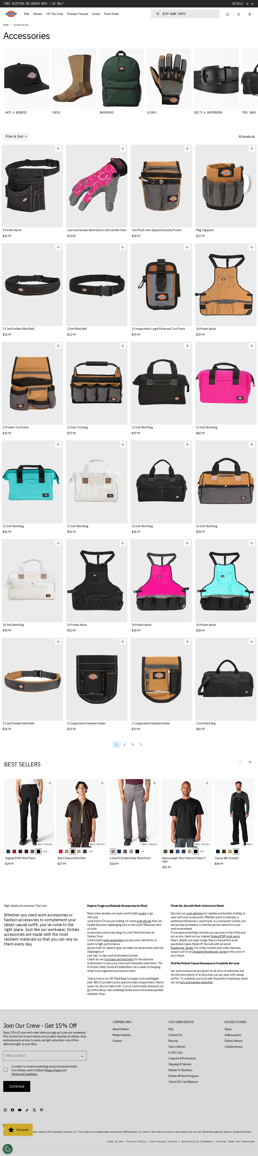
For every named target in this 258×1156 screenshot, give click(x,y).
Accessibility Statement (197, 1141)
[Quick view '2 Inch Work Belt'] (122, 247)
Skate (228, 1029)
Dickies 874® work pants (225, 936)
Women (37, 14)
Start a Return (177, 1047)
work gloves (143, 921)
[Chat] (227, 13)
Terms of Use (115, 1141)
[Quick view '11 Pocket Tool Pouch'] (58, 345)
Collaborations (233, 1047)
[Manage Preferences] (8, 1149)
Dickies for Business (180, 1070)
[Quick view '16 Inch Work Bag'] (187, 444)
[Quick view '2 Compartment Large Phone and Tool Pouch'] (187, 247)
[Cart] (249, 13)
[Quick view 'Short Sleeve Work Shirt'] (102, 783)
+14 (45, 851)
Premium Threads (77, 14)
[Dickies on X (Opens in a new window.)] (34, 1110)
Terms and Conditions (24, 1074)
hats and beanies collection (196, 982)
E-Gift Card (175, 1052)
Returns (173, 1041)
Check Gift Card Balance (183, 1082)
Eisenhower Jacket (182, 948)
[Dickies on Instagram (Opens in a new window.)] (5, 1110)
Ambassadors (233, 1035)
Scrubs (96, 14)
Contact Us (175, 1035)
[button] (249, 761)
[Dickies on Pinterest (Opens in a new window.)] (42, 1110)
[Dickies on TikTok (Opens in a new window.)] (27, 1110)
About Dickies (120, 1029)
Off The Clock (54, 14)
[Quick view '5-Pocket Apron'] (58, 148)
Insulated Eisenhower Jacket (209, 952)
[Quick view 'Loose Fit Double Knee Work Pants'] (154, 783)
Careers (117, 1041)
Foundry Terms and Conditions (236, 1141)
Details (237, 3)
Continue (16, 1086)
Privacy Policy (53, 1070)
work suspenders (113, 940)
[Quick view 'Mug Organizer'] (251, 148)
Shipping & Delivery (180, 1064)
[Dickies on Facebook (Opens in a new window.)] (12, 1110)
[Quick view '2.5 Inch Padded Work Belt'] (58, 247)
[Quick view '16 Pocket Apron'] (251, 247)
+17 (202, 851)
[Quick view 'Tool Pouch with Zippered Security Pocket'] (187, 148)
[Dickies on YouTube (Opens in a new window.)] (20, 1110)
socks (142, 913)
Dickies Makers (233, 1041)
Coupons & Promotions (182, 1058)
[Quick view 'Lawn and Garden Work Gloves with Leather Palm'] (122, 148)
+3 (142, 851)
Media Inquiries (121, 1035)
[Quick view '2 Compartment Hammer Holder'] (122, 641)
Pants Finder (111, 14)
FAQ (171, 1029)
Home (6, 25)
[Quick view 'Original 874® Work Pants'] (49, 783)
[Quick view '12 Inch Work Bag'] (187, 345)
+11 (91, 851)
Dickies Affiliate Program (184, 1076)
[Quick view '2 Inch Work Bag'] (251, 641)
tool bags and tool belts (118, 959)
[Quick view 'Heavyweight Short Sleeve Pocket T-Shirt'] (207, 783)
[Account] (238, 13)
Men (26, 14)
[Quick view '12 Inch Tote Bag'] (122, 345)
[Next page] (141, 744)
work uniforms (194, 913)
